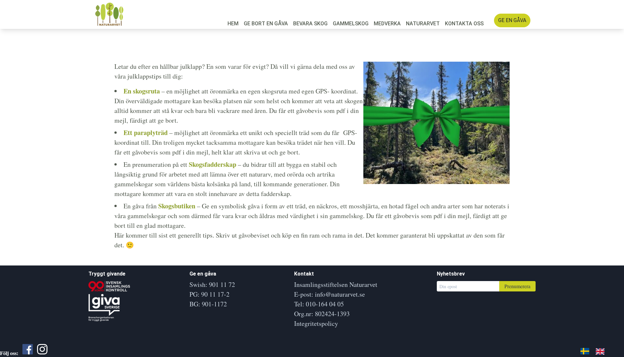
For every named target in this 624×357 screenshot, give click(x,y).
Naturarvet (423, 23)
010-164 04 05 (325, 304)
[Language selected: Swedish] (595, 350)
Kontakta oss (464, 23)
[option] (601, 351)
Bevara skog (310, 23)
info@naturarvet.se (340, 294)
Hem (233, 23)
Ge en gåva (512, 20)
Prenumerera (517, 286)
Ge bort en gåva (266, 23)
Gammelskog (351, 23)
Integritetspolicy (316, 323)
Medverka (387, 23)
